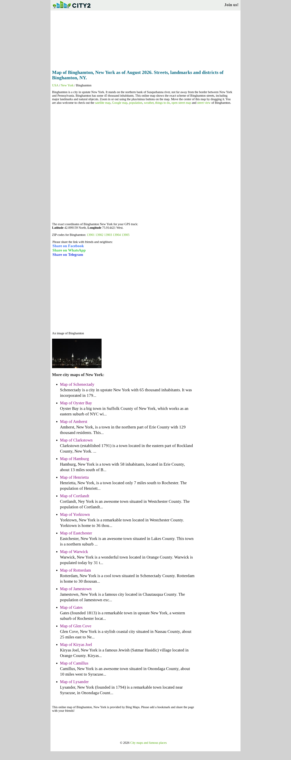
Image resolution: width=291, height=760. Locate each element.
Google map (119, 102)
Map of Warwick (74, 551)
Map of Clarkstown (76, 440)
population (135, 102)
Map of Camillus (74, 663)
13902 (99, 234)
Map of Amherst (73, 421)
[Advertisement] (145, 39)
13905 (125, 234)
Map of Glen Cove (75, 626)
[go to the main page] (71, 9)
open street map (181, 102)
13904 (117, 234)
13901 (91, 234)
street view (204, 102)
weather (149, 102)
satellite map (102, 102)
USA (55, 85)
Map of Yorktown (75, 514)
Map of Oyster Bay (76, 403)
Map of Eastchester (76, 533)
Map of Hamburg (74, 458)
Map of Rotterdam (75, 570)
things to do (162, 102)
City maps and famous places (148, 742)
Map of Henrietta (74, 477)
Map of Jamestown (76, 588)
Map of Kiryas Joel (76, 644)
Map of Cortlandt (74, 495)
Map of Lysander (74, 681)
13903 (108, 234)
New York (67, 85)
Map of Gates (71, 607)
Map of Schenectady (77, 384)
